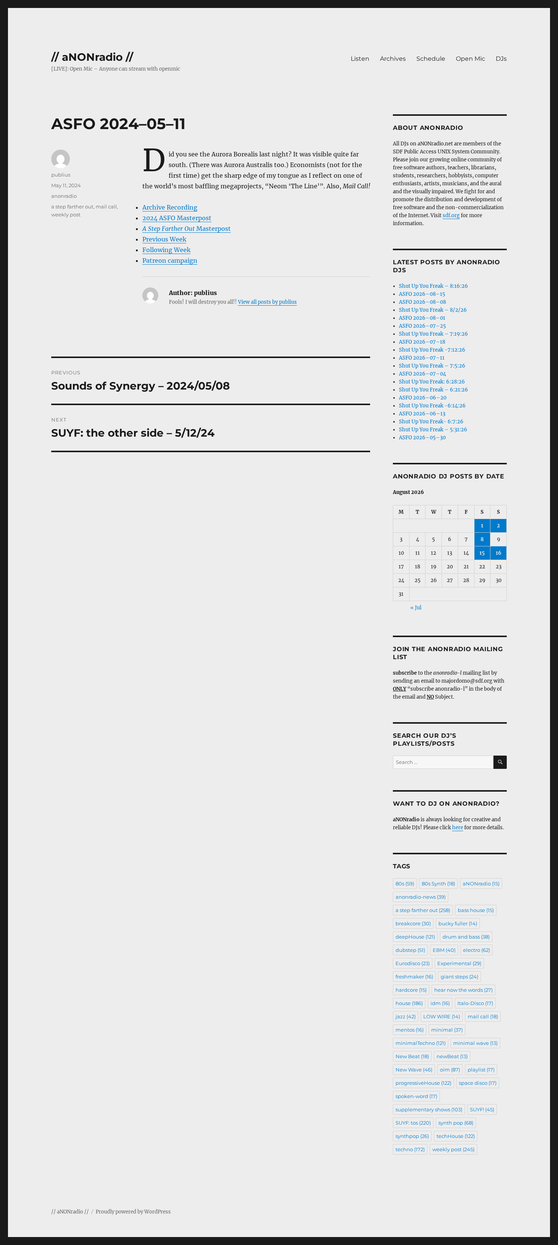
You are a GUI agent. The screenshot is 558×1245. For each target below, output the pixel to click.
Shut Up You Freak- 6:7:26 (431, 421)
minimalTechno (421, 1043)
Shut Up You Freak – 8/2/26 (433, 310)
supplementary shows (429, 1109)
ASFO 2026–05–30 (422, 437)
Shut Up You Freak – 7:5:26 (432, 366)
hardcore (411, 990)
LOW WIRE (441, 1016)
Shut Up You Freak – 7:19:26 (433, 334)
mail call (106, 207)
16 (498, 553)
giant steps (459, 977)
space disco (478, 1083)
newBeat (452, 1056)
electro (476, 950)
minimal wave (475, 1043)
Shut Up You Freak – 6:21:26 (433, 390)
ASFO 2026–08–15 (422, 294)
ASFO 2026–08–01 (422, 318)
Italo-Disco (475, 1003)
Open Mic (470, 58)
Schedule (430, 58)
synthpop (412, 1136)
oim (450, 1070)
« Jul (415, 607)
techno (410, 1149)
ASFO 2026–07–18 (422, 342)
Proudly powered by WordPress (133, 1212)
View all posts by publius (267, 302)
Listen (360, 58)
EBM (444, 950)
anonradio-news (421, 897)
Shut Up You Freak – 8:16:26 (433, 286)
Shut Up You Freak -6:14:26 (432, 405)
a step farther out (72, 207)
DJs (501, 58)
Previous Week (164, 239)
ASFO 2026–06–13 (422, 413)
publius (60, 175)
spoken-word (416, 1096)
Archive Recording (169, 207)
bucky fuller (457, 923)
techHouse (456, 1136)
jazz (406, 1016)
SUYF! (482, 1109)
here (457, 827)
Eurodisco (413, 963)
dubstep (410, 950)
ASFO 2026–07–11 (422, 358)
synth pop (455, 1123)
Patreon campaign (169, 260)
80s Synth (438, 883)
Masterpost (186, 228)
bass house (476, 910)
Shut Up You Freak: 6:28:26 (432, 382)
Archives (393, 58)
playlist (481, 1070)
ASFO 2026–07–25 (422, 326)
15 (482, 553)
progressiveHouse (423, 1083)
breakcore (413, 923)
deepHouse (415, 937)
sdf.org (451, 215)
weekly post (65, 214)
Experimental (459, 963)
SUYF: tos (413, 1123)
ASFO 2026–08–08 (422, 302)
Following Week (166, 250)
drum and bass (466, 937)
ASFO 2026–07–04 (422, 374)
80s (405, 883)
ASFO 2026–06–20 (422, 397)
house (409, 1003)
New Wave (414, 1070)
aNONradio (481, 883)
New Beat (412, 1056)
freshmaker (414, 977)
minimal (447, 1030)
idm (440, 1003)
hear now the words (463, 990)
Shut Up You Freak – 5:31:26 (433, 429)
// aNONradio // (92, 56)
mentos (410, 1030)
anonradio (64, 196)
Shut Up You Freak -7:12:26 (432, 350)
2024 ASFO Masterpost (176, 218)
